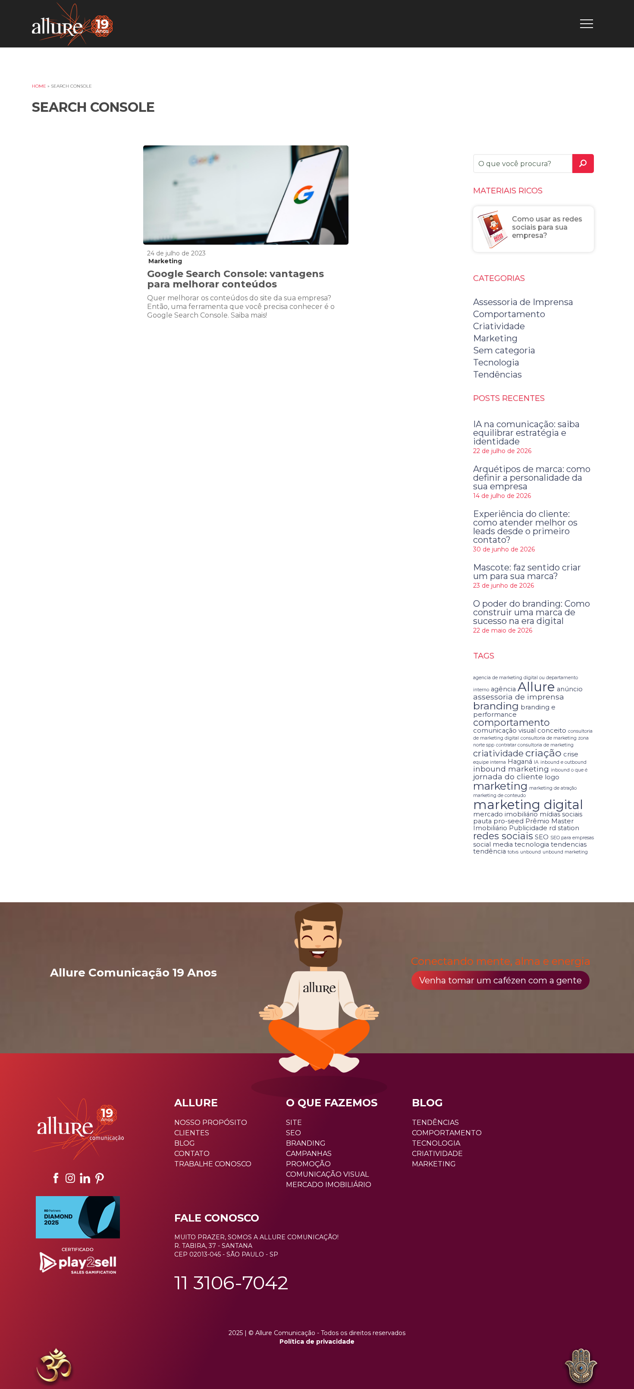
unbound (530, 852)
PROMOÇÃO (308, 1164)
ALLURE (196, 1102)
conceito (551, 730)
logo (552, 777)
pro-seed (508, 821)
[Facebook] (55, 1178)
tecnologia (532, 844)
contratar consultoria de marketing (535, 745)
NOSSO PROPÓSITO (210, 1122)
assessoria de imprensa (518, 696)
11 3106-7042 (231, 1282)
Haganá (520, 761)
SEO (542, 837)
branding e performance (514, 710)
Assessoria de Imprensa (523, 302)
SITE (294, 1122)
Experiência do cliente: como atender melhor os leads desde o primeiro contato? (525, 527)
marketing (500, 785)
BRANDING (306, 1143)
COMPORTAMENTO (447, 1133)
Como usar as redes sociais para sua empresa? (547, 227)
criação (543, 752)
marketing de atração (553, 788)
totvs (513, 852)
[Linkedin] (85, 1178)
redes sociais (503, 835)
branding (496, 705)
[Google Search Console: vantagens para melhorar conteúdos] (246, 195)
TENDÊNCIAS (435, 1122)
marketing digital (528, 804)
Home (39, 86)
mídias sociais (561, 814)
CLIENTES (191, 1133)
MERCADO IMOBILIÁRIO (328, 1185)
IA (536, 762)
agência (503, 689)
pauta (482, 821)
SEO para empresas (572, 838)
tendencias (569, 844)
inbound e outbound (563, 762)
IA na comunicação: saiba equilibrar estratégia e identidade (526, 433)
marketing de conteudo (499, 795)
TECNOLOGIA (436, 1143)
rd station (564, 828)
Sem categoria (504, 350)
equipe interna (489, 762)
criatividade (498, 753)
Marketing (165, 261)
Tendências (497, 374)
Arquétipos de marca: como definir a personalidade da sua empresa (531, 477)
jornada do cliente (508, 776)
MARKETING (434, 1164)
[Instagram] (70, 1178)
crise (570, 754)
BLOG (184, 1143)
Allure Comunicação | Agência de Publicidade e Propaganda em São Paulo (72, 24)
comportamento (511, 722)
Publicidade (528, 828)
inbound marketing (511, 768)
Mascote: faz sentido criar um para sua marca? (527, 571)
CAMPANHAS (309, 1154)
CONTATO (192, 1154)
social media (493, 844)
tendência (489, 851)
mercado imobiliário (505, 814)
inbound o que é (569, 770)
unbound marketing (565, 852)
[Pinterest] (99, 1178)
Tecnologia (496, 362)
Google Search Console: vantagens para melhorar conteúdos (235, 279)
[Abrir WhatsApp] (22, 1367)
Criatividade (499, 326)
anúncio (570, 689)
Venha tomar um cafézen (500, 980)
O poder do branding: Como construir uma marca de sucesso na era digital (531, 612)
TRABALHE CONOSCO (212, 1164)
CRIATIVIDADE (437, 1154)
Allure (536, 686)
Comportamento (509, 314)
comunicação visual (504, 730)
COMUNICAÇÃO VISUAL (327, 1174)
